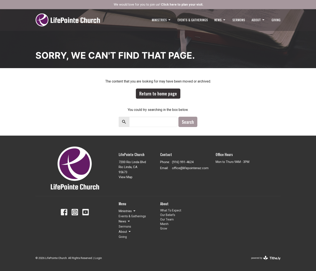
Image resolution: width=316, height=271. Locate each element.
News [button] (122, 221)
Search (188, 122)
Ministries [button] (125, 211)
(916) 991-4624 (182, 162)
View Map (125, 177)
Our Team (167, 219)
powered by (263, 262)
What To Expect (170, 210)
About (256, 19)
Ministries (159, 19)
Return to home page (158, 93)
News (218, 19)
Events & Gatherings (193, 19)
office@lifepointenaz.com (190, 168)
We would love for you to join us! (158, 4)
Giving (276, 19)
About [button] (123, 231)
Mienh (164, 224)
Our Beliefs (167, 215)
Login (98, 258)
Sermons (238, 19)
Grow (163, 228)
